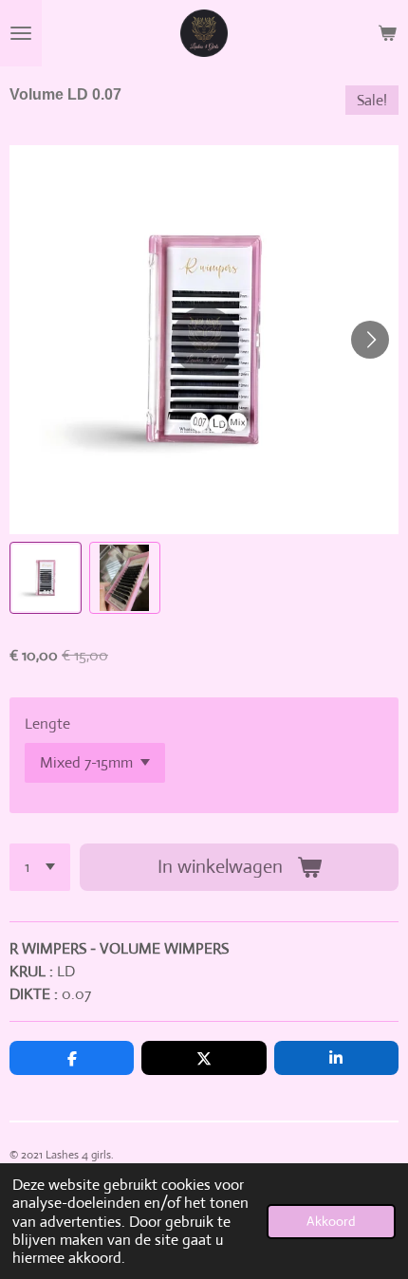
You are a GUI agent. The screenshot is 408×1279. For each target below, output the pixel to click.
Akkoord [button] (331, 1221)
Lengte (47, 723)
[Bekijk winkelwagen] (387, 33)
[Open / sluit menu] (21, 33)
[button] (45, 578)
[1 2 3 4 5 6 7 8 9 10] (39, 867)
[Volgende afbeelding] (370, 340)
